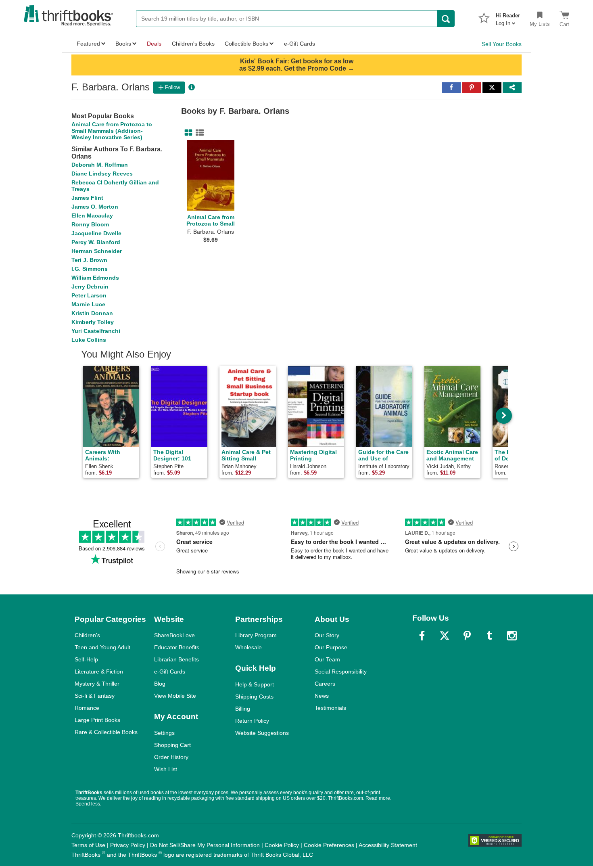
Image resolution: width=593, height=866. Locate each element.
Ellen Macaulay (92, 215)
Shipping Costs (254, 696)
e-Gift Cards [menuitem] (299, 43)
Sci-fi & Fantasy (95, 695)
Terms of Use (88, 845)
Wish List (165, 769)
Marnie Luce (88, 304)
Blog (159, 683)
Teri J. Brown (89, 260)
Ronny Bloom (90, 224)
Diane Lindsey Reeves (102, 173)
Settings (164, 733)
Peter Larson (88, 295)
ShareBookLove (174, 635)
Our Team (327, 659)
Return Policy (252, 720)
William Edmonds (95, 277)
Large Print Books (97, 720)
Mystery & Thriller (97, 683)
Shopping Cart (172, 745)
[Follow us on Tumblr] (489, 635)
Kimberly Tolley (92, 322)
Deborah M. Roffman (99, 164)
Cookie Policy (282, 845)
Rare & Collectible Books (106, 732)
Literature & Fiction (99, 671)
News (322, 695)
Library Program (256, 635)
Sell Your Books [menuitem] (502, 44)
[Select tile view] (198, 133)
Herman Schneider (96, 251)
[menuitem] (508, 17)
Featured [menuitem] (88, 43)
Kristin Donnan (92, 313)
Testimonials (330, 708)
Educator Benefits (176, 647)
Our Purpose (331, 647)
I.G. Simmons (89, 269)
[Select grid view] (186, 133)
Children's (87, 635)
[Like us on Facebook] (422, 635)
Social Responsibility (341, 671)
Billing (242, 708)
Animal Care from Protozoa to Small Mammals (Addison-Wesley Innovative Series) (111, 130)
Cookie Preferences (329, 845)
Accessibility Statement (388, 845)
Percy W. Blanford (95, 242)
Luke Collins (88, 340)
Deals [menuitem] (154, 43)
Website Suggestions (262, 733)
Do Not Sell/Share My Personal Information (205, 845)
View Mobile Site (175, 695)
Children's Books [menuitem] (193, 43)
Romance (87, 708)
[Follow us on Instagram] (512, 635)
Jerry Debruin (90, 286)
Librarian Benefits (176, 659)
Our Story (327, 635)
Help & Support (254, 684)
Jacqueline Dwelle (96, 233)
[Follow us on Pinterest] (467, 635)
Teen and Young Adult (102, 647)
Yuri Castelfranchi (95, 331)
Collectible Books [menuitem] (246, 43)
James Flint (87, 198)
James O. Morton (94, 206)
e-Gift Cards (169, 671)
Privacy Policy (127, 845)
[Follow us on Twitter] (444, 635)
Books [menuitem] (123, 43)
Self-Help (86, 659)
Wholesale (248, 647)
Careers (325, 683)
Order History (171, 757)
